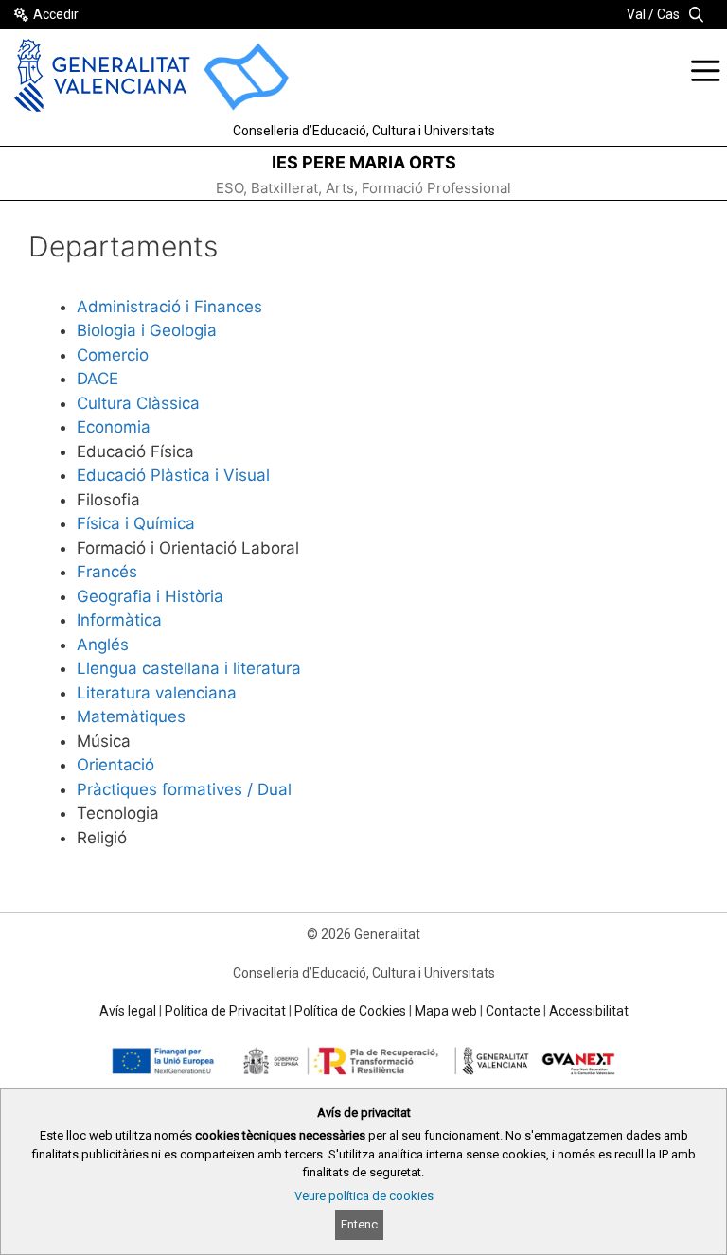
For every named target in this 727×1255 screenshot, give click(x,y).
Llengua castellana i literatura (189, 668)
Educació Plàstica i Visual (173, 475)
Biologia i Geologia (147, 330)
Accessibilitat (589, 1010)
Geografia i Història (150, 596)
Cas (668, 14)
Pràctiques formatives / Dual (184, 789)
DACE (97, 378)
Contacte (513, 1010)
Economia (114, 426)
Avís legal (127, 1010)
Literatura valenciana (157, 692)
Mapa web (446, 1010)
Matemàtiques (131, 716)
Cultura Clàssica (138, 403)
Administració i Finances (169, 306)
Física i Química (136, 523)
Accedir (56, 14)
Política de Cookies (350, 1010)
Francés (107, 571)
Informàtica (119, 619)
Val (636, 14)
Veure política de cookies (364, 1196)
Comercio (113, 354)
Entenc (359, 1224)
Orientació (115, 764)
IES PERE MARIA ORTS (364, 162)
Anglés (103, 644)
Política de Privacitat (225, 1010)
